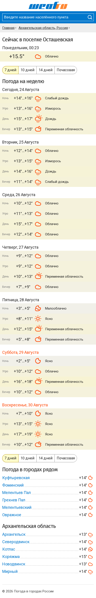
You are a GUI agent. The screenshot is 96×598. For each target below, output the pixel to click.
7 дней (10, 70)
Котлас (8, 549)
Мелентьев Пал (16, 492)
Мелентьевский (16, 507)
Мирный (10, 571)
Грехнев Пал (13, 500)
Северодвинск (15, 541)
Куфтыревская (16, 477)
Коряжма (11, 556)
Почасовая (66, 70)
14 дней (45, 70)
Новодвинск (13, 564)
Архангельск (13, 534)
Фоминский (13, 485)
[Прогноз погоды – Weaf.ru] (48, 5)
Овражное (11, 514)
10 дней (27, 70)
